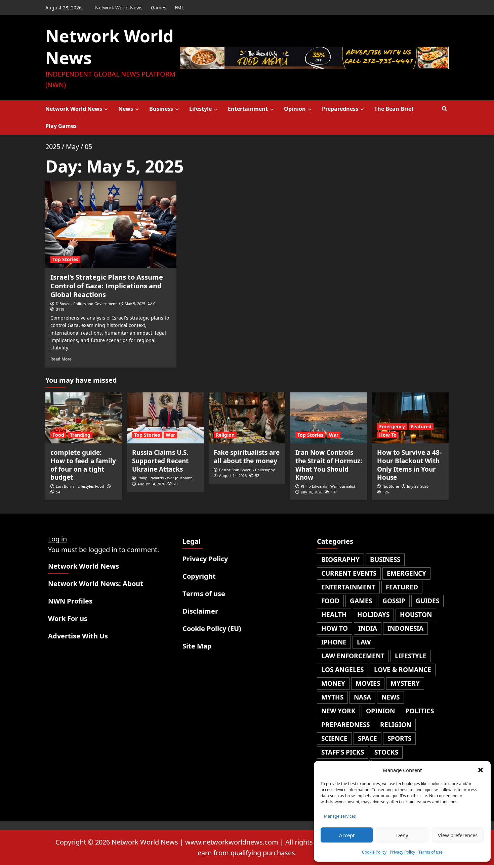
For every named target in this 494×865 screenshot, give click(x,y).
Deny (402, 835)
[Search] (444, 109)
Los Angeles (342, 669)
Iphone (333, 642)
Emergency (392, 426)
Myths (332, 697)
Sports (399, 738)
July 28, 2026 (311, 491)
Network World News (118, 7)
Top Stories (65, 259)
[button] (480, 770)
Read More (61, 359)
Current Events (348, 573)
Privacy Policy (402, 852)
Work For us (67, 618)
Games (158, 7)
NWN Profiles (70, 601)
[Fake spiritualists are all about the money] (247, 417)
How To (388, 435)
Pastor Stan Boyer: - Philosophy (247, 469)
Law (364, 642)
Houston (416, 614)
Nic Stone (390, 486)
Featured (421, 426)
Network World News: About (95, 583)
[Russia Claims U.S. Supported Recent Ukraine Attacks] (165, 417)
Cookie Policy (374, 852)
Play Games (61, 126)
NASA (362, 697)
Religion (225, 435)
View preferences (458, 835)
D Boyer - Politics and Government (86, 303)
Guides (427, 600)
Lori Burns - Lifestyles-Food (80, 486)
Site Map (197, 646)
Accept (347, 835)
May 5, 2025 (135, 303)
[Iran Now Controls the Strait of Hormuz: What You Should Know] (328, 417)
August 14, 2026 (151, 483)
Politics (419, 711)
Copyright (199, 576)
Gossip (393, 600)
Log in (57, 538)
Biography (340, 559)
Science (334, 738)
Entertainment (248, 108)
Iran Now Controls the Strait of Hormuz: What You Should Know (328, 465)
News (125, 108)
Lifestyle (200, 108)
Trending (80, 435)
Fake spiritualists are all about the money (247, 456)
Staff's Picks (342, 752)
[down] (106, 109)
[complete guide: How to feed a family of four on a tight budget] (83, 417)
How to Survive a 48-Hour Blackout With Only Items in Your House (409, 465)
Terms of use (430, 852)
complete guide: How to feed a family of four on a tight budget (83, 465)
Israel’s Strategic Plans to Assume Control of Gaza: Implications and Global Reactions (106, 286)
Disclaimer (200, 611)
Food (58, 435)
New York (338, 711)
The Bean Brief (393, 108)
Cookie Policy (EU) (211, 628)
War (170, 435)
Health (334, 614)
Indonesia (405, 628)
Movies (368, 683)
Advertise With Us (78, 635)
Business (161, 108)
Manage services (340, 816)
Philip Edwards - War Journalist (164, 477)
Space (367, 738)
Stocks (386, 752)
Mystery (405, 683)
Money (333, 683)
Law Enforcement (352, 656)
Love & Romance (402, 669)
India (367, 628)
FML (179, 7)
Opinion (295, 108)
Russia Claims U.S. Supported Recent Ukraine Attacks (160, 460)
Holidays (373, 614)
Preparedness (340, 108)
